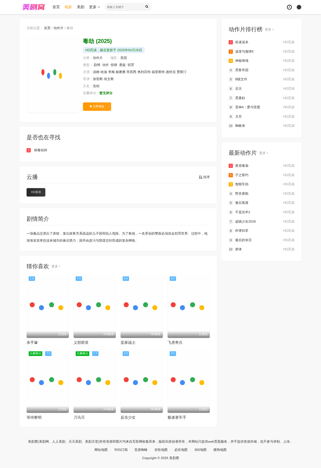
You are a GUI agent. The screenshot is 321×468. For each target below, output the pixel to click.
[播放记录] (289, 7)
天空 (262, 116)
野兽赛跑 (262, 193)
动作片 (58, 28)
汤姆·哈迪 (100, 72)
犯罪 (131, 65)
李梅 (111, 72)
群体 (261, 249)
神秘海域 (262, 60)
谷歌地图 (161, 450)
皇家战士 (128, 342)
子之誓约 (262, 175)
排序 (206, 177)
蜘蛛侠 (261, 126)
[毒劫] (52, 74)
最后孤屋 (262, 203)
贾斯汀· (182, 72)
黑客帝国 (262, 70)
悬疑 (122, 65)
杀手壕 (32, 342)
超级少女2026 (262, 221)
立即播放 (98, 106)
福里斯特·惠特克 (164, 72)
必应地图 (181, 450)
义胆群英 (81, 342)
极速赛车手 (177, 417)
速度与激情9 (262, 51)
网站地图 (101, 450)
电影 (68, 7)
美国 (123, 58)
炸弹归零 (262, 230)
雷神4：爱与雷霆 (262, 107)
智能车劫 (262, 184)
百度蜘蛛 (141, 450)
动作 (105, 65)
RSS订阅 (121, 450)
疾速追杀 (262, 42)
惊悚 (114, 65)
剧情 (97, 65)
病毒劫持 (37, 150)
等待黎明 (34, 417)
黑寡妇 (262, 98)
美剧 (80, 7)
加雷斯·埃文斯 (103, 79)
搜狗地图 (220, 450)
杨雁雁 (120, 72)
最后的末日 (262, 240)
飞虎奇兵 (175, 342)
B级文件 (262, 79)
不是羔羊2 (262, 212)
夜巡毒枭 (262, 165)
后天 (262, 88)
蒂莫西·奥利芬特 (138, 72)
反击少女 (128, 417)
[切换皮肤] (299, 7)
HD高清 (36, 192)
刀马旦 (79, 417)
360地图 (200, 450)
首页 (56, 7)
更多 (93, 7)
